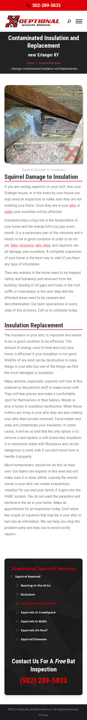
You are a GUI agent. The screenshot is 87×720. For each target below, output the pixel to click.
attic (72, 205)
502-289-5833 (46, 5)
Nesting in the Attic (36, 585)
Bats (14, 245)
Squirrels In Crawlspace (38, 612)
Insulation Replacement (39, 603)
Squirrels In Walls (34, 621)
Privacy (43, 715)
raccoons (26, 245)
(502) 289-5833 (43, 680)
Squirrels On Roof (34, 630)
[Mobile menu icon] (79, 21)
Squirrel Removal (27, 576)
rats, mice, (43, 245)
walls (8, 212)
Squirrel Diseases (34, 639)
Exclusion (28, 594)
